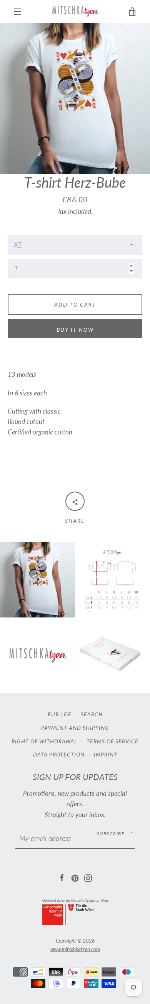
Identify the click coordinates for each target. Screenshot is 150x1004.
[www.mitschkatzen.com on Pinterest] (75, 877)
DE (68, 714)
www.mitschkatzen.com (75, 949)
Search (92, 714)
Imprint (105, 754)
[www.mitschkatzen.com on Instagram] (88, 877)
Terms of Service (112, 741)
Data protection (59, 754)
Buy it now (75, 329)
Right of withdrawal (44, 741)
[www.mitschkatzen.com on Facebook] (62, 877)
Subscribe (111, 833)
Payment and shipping (75, 727)
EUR (53, 714)
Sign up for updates (75, 777)
